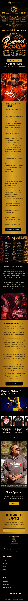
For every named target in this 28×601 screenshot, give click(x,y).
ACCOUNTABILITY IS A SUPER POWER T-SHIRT (6, 429)
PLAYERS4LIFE (10, 599)
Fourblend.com (20, 599)
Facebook (5, 569)
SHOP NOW (14, 503)
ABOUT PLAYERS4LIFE (13, 229)
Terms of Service (7, 587)
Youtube (5, 563)
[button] (1, 2)
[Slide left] (11, 437)
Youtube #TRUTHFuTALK (14, 383)
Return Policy (6, 581)
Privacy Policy (6, 584)
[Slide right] (16, 437)
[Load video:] (14, 404)
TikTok (4, 566)
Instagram (5, 560)
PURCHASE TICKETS (14, 60)
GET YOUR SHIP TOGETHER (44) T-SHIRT (18, 429)
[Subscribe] (23, 530)
